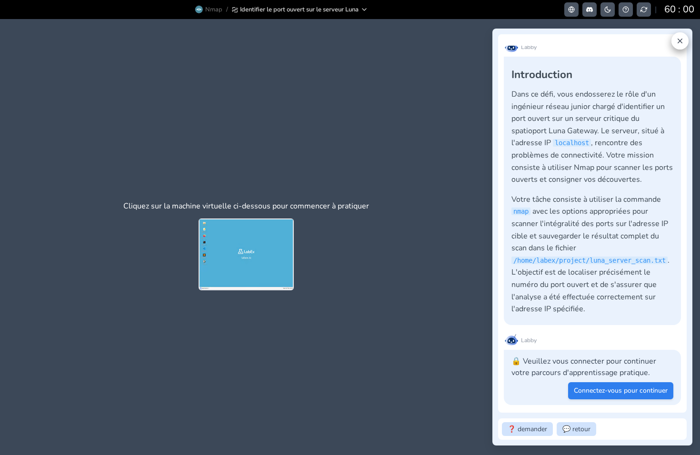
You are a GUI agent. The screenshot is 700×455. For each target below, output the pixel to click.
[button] (300, 9)
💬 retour (576, 429)
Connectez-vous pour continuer (621, 390)
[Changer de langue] (571, 9)
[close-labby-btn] (680, 40)
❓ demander (527, 429)
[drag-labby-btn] (487, 237)
